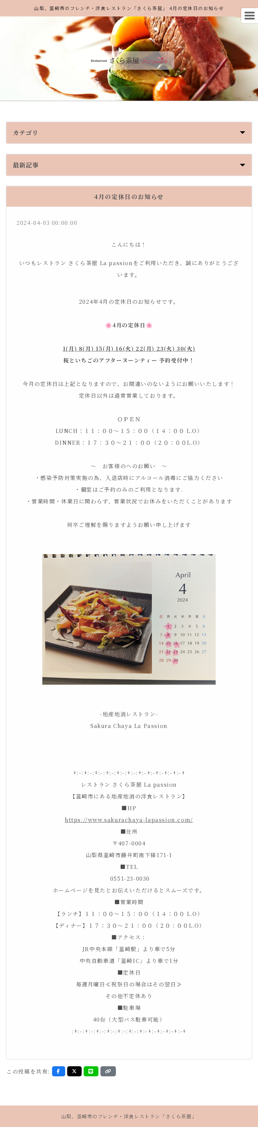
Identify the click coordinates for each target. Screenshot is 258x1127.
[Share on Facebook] (58, 1071)
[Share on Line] (91, 1071)
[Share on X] (74, 1071)
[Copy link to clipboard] (108, 1071)
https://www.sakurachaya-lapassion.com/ (129, 820)
